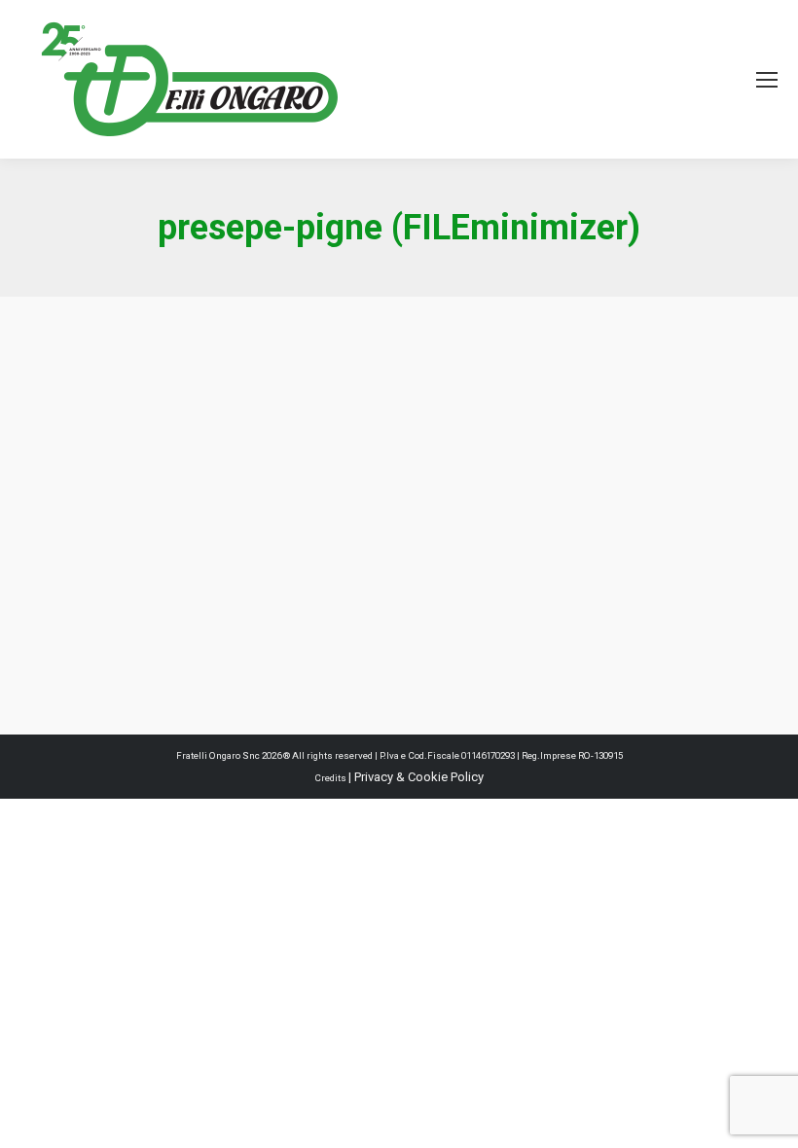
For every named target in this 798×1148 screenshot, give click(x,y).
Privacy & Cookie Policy (419, 777)
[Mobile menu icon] (767, 79)
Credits (331, 777)
